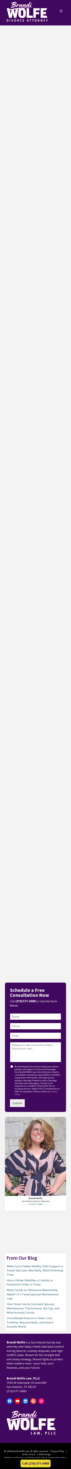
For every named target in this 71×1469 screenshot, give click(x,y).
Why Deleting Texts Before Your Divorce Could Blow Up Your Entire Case (35, 919)
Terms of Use (28, 1454)
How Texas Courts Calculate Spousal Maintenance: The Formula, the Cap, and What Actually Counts (35, 369)
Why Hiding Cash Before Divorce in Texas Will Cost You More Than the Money (33, 739)
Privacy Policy (57, 1451)
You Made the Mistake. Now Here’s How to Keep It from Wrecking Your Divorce (35, 829)
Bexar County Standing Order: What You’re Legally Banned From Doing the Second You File (34, 558)
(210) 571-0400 (26, 1001)
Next (26, 972)
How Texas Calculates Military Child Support (29, 648)
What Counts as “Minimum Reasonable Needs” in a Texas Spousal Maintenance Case (35, 271)
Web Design (45, 1454)
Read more (15, 117)
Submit (17, 1103)
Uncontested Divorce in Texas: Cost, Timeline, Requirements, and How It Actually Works (33, 464)
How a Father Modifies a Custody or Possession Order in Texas (31, 175)
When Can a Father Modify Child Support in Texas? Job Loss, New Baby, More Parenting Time (35, 78)
